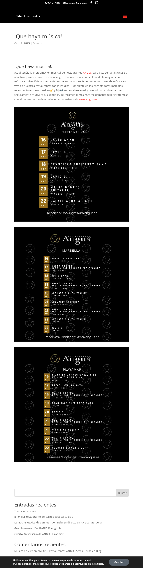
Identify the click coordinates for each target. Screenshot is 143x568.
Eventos (37, 43)
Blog (98, 551)
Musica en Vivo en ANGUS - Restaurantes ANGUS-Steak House (52, 551)
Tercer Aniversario (25, 511)
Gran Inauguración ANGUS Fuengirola (37, 528)
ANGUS (87, 72)
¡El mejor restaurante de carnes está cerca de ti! (44, 516)
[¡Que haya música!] (71, 221)
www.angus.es (88, 99)
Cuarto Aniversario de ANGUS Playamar (38, 534)
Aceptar (119, 562)
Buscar (122, 493)
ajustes (99, 564)
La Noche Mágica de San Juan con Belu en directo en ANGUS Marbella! (58, 522)
